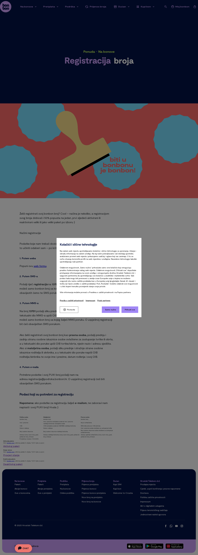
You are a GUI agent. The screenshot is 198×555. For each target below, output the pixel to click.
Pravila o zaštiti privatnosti (72, 300)
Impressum (90, 300)
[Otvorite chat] (23, 548)
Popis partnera (103, 300)
